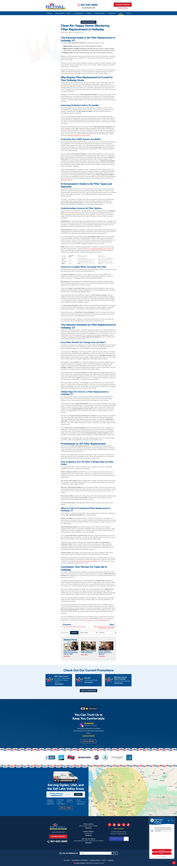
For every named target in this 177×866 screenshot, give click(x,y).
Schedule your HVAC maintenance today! (98, 620)
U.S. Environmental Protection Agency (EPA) (98, 249)
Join (114, 853)
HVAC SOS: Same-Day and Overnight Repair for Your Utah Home (103, 627)
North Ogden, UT (61, 803)
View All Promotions (88, 690)
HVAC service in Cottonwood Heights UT (87, 561)
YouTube (114, 824)
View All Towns (65, 808)
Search (74, 632)
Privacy (125, 840)
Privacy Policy (115, 839)
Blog (66, 32)
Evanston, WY (50, 803)
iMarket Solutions (80, 863)
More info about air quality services (80, 135)
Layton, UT (59, 802)
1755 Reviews (93, 708)
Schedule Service (122, 5)
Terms (127, 840)
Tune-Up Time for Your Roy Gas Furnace (74, 626)
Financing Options (123, 8)
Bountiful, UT (50, 800)
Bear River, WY (80, 803)
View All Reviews (89, 741)
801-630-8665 (89, 4)
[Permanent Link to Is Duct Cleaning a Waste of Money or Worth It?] (106, 646)
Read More (67, 656)
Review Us (88, 828)
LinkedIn (119, 824)
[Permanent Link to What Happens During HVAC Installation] (88, 646)
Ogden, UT (69, 800)
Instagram (123, 824)
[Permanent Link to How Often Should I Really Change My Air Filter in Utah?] (71, 646)
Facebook (109, 824)
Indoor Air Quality (88, 22)
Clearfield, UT (50, 802)
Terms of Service (120, 839)
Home (62, 32)
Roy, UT (79, 800)
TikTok (128, 824)
